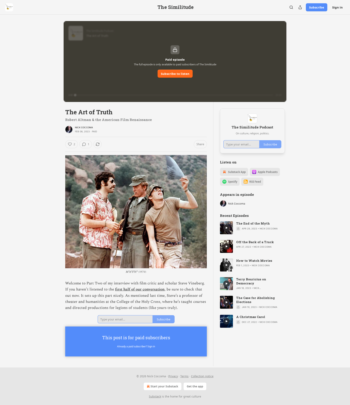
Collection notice (202, 376)
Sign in (337, 7)
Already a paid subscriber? (136, 346)
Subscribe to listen (175, 74)
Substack (155, 396)
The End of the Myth (253, 223)
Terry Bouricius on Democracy (251, 281)
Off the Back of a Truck (255, 242)
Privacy (173, 376)
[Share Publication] (300, 7)
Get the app (195, 386)
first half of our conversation (139, 289)
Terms (184, 376)
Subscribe (316, 7)
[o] (226, 228)
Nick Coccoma (84, 127)
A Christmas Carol (250, 317)
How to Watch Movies (254, 261)
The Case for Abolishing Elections (255, 300)
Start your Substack (164, 386)
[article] (252, 228)
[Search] (291, 7)
